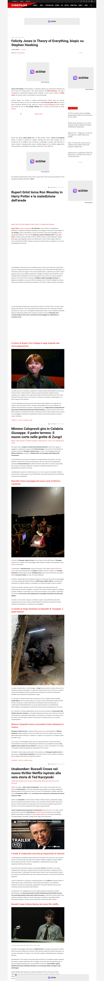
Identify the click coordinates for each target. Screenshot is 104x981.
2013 (23, 37)
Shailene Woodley (41, 812)
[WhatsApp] (51, 53)
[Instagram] (84, 1)
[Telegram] (58, 53)
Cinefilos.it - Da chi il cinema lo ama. (21, 420)
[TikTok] (86, 1)
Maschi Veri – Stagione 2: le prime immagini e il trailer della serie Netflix (80, 135)
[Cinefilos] (20, 5)
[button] (91, 5)
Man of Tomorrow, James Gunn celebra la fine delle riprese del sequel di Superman (79, 145)
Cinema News (18, 37)
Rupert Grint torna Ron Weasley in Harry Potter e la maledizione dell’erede (32, 224)
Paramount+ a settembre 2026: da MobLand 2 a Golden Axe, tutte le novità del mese (80, 154)
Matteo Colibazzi (15, 49)
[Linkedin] (55, 53)
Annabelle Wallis (40, 814)
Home (12, 37)
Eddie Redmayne (52, 91)
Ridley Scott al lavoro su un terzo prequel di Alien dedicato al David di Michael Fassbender (79, 125)
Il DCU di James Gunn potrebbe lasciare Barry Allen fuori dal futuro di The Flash (80, 115)
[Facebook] (81, 1)
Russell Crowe (51, 810)
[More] (62, 53)
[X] (89, 1)
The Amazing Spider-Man (49, 102)
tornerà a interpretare (25, 228)
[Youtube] (92, 1)
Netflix (13, 787)
